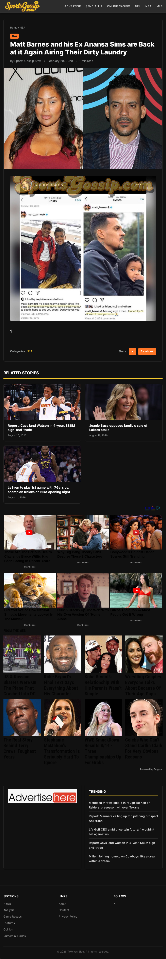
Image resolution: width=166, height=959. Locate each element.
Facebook (147, 351)
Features (9, 923)
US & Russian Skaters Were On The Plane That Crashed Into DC (19, 685)
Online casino (118, 6)
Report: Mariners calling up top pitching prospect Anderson (123, 818)
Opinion (8, 929)
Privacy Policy (68, 916)
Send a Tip (94, 6)
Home (13, 27)
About (62, 903)
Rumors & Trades (14, 936)
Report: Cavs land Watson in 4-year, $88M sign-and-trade (122, 845)
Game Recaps (12, 916)
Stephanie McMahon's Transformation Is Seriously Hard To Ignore (62, 751)
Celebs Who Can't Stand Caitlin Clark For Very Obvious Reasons (143, 748)
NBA (148, 6)
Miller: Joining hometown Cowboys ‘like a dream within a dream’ (123, 859)
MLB (159, 6)
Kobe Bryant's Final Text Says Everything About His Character (61, 685)
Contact (64, 910)
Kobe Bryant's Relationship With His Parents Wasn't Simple (103, 685)
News (7, 903)
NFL (138, 6)
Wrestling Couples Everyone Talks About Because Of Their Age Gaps (143, 685)
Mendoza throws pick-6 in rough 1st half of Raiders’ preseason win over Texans (119, 805)
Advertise (72, 6)
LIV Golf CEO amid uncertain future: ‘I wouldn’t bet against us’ (121, 832)
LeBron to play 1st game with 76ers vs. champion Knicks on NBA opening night (39, 489)
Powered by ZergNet (151, 769)
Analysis (8, 910)
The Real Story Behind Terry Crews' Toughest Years (19, 748)
